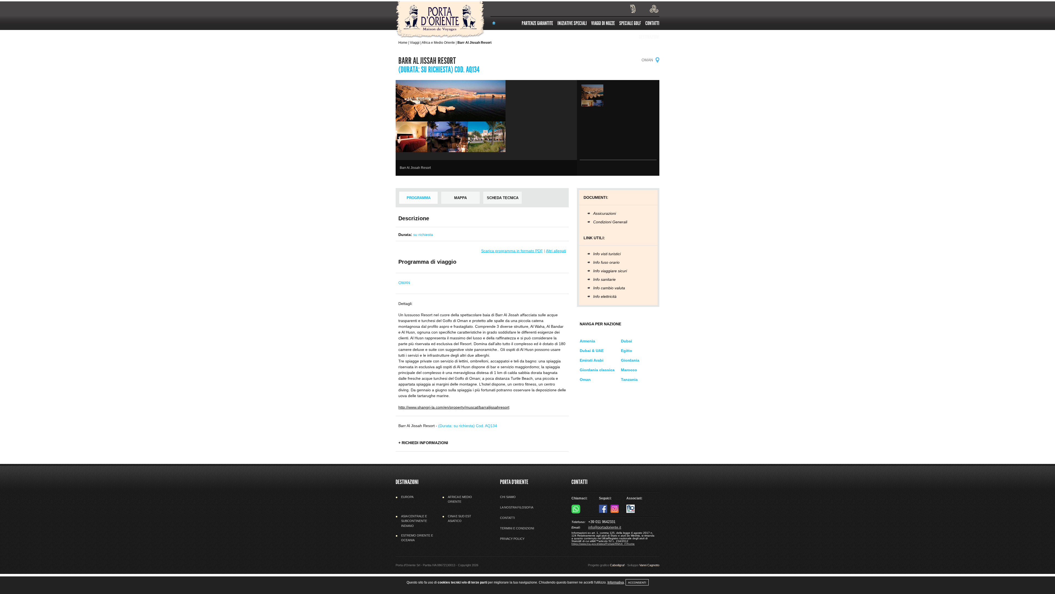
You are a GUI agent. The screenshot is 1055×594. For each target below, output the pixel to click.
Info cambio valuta (609, 288)
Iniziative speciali (572, 23)
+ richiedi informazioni (423, 443)
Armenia (587, 341)
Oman (585, 379)
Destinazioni (649, 37)
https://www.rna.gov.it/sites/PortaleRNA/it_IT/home (603, 543)
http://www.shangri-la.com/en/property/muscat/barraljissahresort (453, 407)
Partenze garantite (537, 23)
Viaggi (415, 43)
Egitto (626, 350)
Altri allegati (556, 251)
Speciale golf (630, 23)
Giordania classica (597, 370)
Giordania (630, 360)
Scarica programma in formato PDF (512, 251)
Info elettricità (605, 296)
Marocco (629, 370)
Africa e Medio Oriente (438, 43)
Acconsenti (637, 582)
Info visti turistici (607, 254)
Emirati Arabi (591, 360)
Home (402, 43)
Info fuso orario (606, 262)
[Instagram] (614, 512)
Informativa (615, 582)
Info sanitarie (604, 279)
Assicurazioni (604, 213)
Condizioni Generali (610, 222)
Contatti (652, 23)
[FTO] (630, 512)
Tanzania (629, 379)
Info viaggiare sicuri (610, 271)
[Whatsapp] (575, 512)
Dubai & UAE (592, 350)
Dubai (626, 341)
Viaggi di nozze (603, 23)
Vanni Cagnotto (649, 565)
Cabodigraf (617, 565)
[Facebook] (603, 512)
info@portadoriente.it (604, 527)
